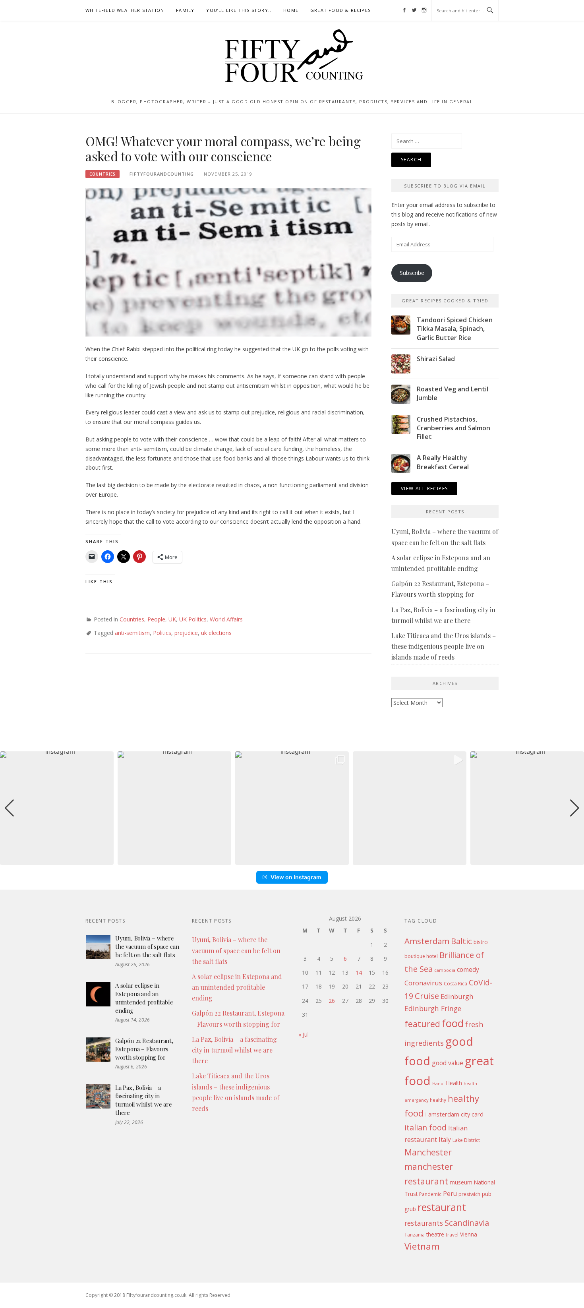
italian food (425, 1127)
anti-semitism (132, 633)
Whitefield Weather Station (124, 10)
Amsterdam (426, 940)
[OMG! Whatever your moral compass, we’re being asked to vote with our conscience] (228, 261)
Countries (102, 174)
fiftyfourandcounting (162, 174)
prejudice (186, 633)
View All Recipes (424, 488)
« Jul (303, 1034)
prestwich (469, 1194)
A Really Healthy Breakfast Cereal (443, 462)
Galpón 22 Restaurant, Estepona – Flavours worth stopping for (144, 1049)
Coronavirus (423, 982)
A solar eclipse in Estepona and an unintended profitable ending (144, 997)
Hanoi (438, 1083)
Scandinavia (467, 1222)
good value (447, 1062)
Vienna (468, 1234)
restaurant (442, 1207)
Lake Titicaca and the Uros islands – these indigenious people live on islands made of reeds (443, 646)
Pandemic (430, 1194)
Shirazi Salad (436, 358)
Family (185, 10)
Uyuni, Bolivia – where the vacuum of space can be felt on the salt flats (147, 946)
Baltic (461, 940)
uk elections (216, 633)
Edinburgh (457, 996)
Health (454, 1083)
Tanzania (414, 1234)
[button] (292, 859)
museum (461, 1182)
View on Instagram (296, 877)
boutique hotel (421, 956)
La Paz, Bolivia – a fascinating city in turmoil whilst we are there (143, 1100)
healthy (438, 1100)
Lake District (466, 1140)
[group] (57, 808)
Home (290, 10)
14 (359, 972)
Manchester (428, 1152)
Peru (450, 1193)
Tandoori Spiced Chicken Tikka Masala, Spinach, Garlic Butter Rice (455, 328)
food (453, 1023)
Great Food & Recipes (340, 10)
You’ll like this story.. (238, 10)
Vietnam (422, 1246)
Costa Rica (455, 983)
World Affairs (226, 619)
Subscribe (412, 273)
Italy (445, 1139)
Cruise (427, 995)
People (156, 619)
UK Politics (193, 619)
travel (452, 1234)
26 (332, 1000)
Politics (162, 633)
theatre (435, 1234)
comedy (468, 969)
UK (172, 619)
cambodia (444, 970)
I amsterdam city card (454, 1114)
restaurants (423, 1223)
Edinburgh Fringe (432, 1008)
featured (422, 1023)
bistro (481, 942)
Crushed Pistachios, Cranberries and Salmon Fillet (453, 428)
